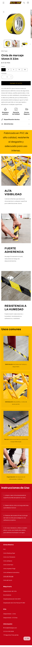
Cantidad (3, 73)
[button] (3, 3)
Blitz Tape (12, 646)
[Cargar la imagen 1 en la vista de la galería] (7, 43)
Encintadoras (7, 595)
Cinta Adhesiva (7, 561)
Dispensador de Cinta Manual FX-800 (14, 602)
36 (25, 69)
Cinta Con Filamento (9, 557)
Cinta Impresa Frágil (9, 568)
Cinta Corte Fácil (8, 564)
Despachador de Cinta (10, 591)
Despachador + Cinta (9, 613)
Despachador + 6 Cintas (10, 617)
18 (19, 69)
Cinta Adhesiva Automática (11, 572)
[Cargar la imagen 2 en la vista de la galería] (16, 43)
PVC (4, 549)
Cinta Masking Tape (9, 553)
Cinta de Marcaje (8, 576)
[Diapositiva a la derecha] (30, 44)
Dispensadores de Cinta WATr (12, 599)
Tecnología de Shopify (20, 646)
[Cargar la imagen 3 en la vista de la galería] (24, 43)
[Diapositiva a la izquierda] (2, 44)
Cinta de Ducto (7, 580)
